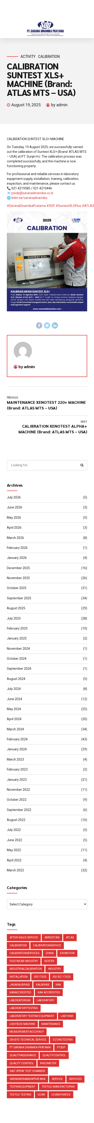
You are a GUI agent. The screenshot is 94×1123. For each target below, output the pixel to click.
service (57, 1079)
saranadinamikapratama (27, 1079)
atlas (70, 937)
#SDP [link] (51, 206)
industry (54, 968)
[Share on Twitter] (47, 325)
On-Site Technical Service (28, 1039)
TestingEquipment (22, 1086)
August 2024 (16, 679)
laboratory (45, 1000)
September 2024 (19, 668)
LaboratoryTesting (24, 1008)
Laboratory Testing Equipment (32, 1016)
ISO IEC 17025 (61, 976)
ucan (41, 1094)
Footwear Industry (24, 961)
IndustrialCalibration (26, 968)
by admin (59, 104)
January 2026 (17, 558)
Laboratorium (20, 1000)
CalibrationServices (24, 953)
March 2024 (15, 729)
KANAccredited (20, 992)
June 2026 (14, 507)
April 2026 (14, 527)
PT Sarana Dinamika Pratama (30, 1047)
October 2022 (16, 799)
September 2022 (19, 810)
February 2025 (17, 628)
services (75, 1079)
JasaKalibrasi (20, 984)
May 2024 (14, 709)
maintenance (51, 1024)
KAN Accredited (49, 992)
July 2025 (14, 618)
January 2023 (17, 779)
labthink (67, 1016)
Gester (49, 961)
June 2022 (14, 840)
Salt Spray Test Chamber (27, 1071)
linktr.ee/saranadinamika (29, 198)
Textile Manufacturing (58, 1086)
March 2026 (15, 538)
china (50, 953)
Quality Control (22, 1063)
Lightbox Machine (22, 1024)
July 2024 (14, 689)
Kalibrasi (42, 984)
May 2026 (14, 517)
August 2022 (16, 820)
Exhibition (67, 953)
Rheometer (48, 1063)
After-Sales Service (24, 937)
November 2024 (18, 648)
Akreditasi (52, 937)
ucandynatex (60, 1094)
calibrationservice (47, 945)
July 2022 (14, 830)
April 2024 (14, 719)
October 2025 (16, 588)
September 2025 (19, 598)
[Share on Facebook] (39, 325)
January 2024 (17, 749)
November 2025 (18, 578)
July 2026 (14, 497)
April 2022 (14, 860)
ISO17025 (40, 976)
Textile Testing (20, 1094)
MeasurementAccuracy (27, 1031)
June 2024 (14, 699)
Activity (28, 56)
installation (19, 976)
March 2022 (15, 870)
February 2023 (17, 769)
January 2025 (17, 638)
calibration (18, 945)
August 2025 (16, 608)
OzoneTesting (63, 1039)
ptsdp (61, 1047)
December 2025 (18, 568)
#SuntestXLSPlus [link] (68, 206)
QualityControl (54, 1055)
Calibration (49, 56)
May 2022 (14, 850)
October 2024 (16, 658)
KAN (58, 984)
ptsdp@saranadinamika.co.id (32, 193)
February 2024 (17, 739)
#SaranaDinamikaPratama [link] (26, 206)
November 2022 (18, 789)
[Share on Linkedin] (55, 325)
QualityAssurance (23, 1055)
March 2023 (15, 759)
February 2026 (17, 548)
